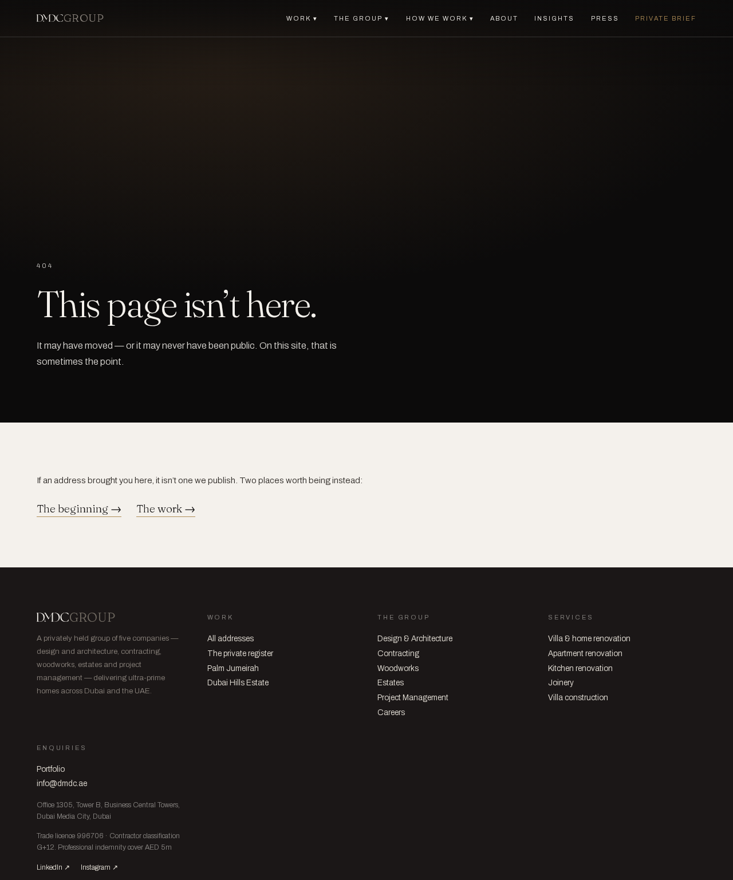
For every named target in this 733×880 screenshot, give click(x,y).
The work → (165, 509)
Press (605, 18)
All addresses (230, 638)
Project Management (412, 697)
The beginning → (79, 509)
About (504, 18)
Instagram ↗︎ (99, 867)
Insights (554, 18)
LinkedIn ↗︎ (53, 867)
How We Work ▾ (440, 18)
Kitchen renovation (580, 668)
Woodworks (398, 668)
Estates (390, 682)
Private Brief (665, 18)
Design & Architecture (414, 638)
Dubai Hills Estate (238, 682)
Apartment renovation (585, 653)
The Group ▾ (361, 18)
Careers (391, 712)
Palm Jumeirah (233, 668)
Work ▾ (302, 18)
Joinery (561, 682)
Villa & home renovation (589, 638)
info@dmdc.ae (62, 783)
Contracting (398, 653)
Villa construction (578, 697)
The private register (240, 653)
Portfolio (51, 769)
